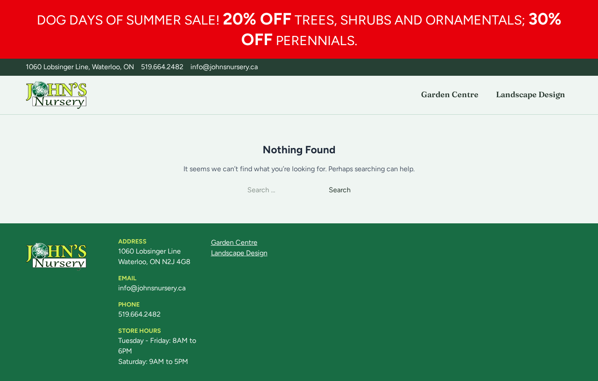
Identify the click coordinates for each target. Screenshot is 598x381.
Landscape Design (530, 94)
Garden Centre (449, 94)
